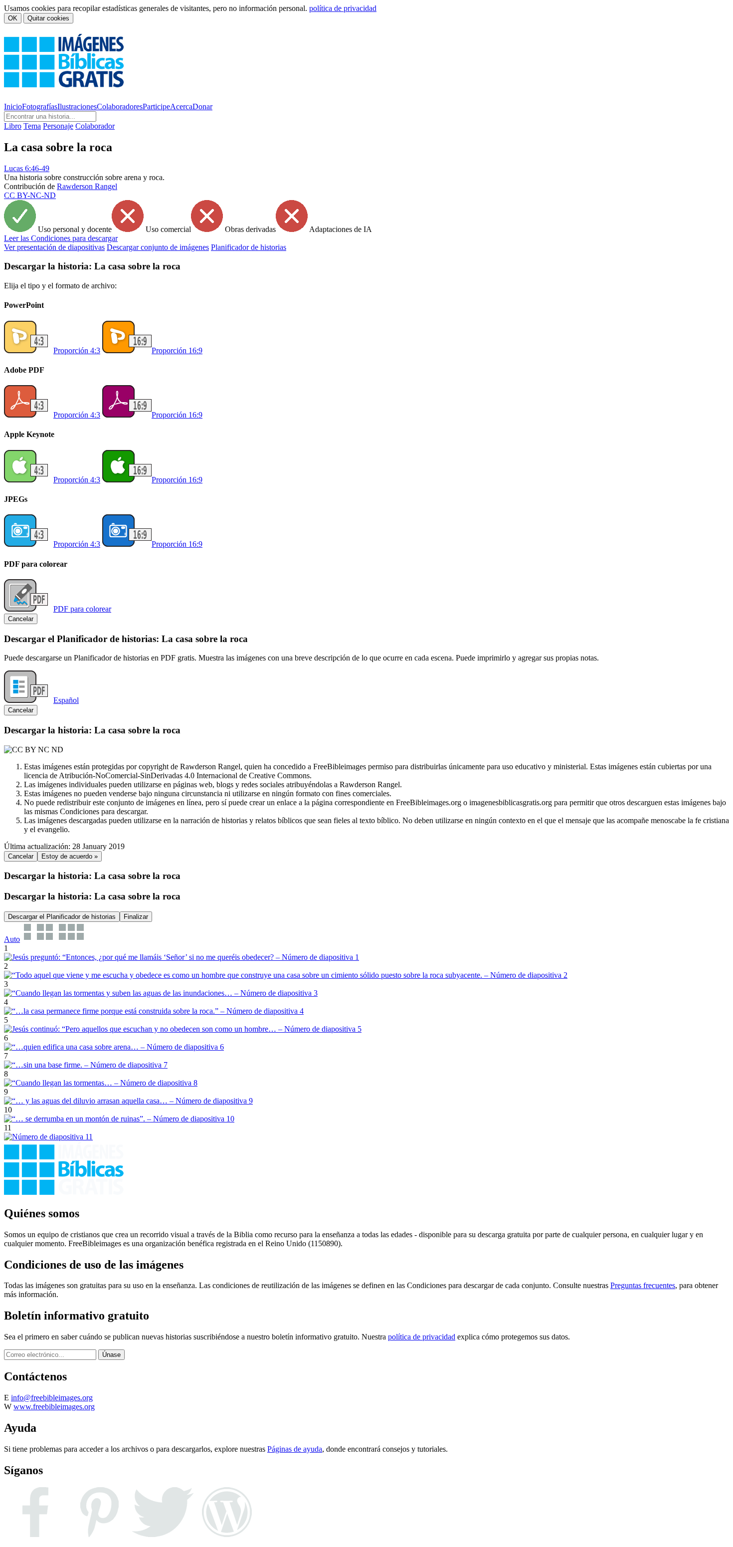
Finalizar (136, 916)
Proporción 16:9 (177, 350)
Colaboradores (120, 106)
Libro (12, 126)
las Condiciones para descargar (61, 238)
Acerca (181, 106)
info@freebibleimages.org (52, 1397)
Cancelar (20, 619)
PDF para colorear (82, 609)
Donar (202, 106)
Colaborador (95, 126)
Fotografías (39, 106)
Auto (12, 939)
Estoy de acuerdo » (69, 856)
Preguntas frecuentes (642, 1285)
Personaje (58, 126)
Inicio (13, 106)
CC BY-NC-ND (30, 195)
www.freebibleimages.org (54, 1406)
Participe (156, 106)
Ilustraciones (77, 106)
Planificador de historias (248, 247)
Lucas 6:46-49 (26, 168)
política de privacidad (342, 8)
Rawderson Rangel (87, 186)
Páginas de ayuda (294, 1449)
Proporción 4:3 (76, 350)
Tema (32, 126)
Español (66, 700)
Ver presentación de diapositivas (54, 247)
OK (12, 18)
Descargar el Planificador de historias (62, 916)
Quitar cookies (48, 18)
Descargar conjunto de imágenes (158, 247)
